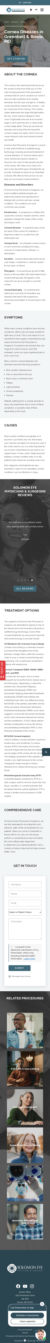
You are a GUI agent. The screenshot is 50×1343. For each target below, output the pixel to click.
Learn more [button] (29, 958)
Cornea (23, 22)
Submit (19, 968)
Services (14, 22)
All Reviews (25, 588)
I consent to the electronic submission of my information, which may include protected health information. (25, 953)
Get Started (16, 59)
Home (6, 22)
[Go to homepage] (15, 10)
